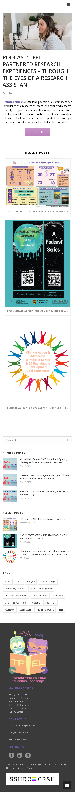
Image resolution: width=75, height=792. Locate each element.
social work (25, 609)
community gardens (15, 588)
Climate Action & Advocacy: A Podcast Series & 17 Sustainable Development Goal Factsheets (38, 407)
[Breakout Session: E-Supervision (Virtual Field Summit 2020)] (10, 497)
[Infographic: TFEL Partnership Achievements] (37, 183)
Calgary (31, 581)
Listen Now (39, 132)
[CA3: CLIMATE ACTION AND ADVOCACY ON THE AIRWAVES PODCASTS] (37, 263)
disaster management (41, 588)
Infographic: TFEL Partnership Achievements (38, 211)
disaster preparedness (16, 595)
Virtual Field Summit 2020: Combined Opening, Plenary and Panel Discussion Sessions (44, 461)
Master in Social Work (15, 602)
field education (40, 595)
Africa (7, 581)
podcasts (35, 602)
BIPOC (19, 581)
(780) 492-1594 (20, 732)
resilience (9, 609)
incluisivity (58, 595)
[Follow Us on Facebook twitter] (28, 756)
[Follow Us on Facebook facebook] (11, 756)
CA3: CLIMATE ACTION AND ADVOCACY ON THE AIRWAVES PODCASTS (38, 311)
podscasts (50, 602)
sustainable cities (45, 609)
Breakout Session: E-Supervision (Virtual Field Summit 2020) (44, 493)
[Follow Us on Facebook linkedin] (19, 756)
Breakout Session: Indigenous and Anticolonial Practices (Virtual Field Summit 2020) (44, 477)
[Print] (12, 93)
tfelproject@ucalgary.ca (25, 725)
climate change (47, 581)
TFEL (61, 609)
